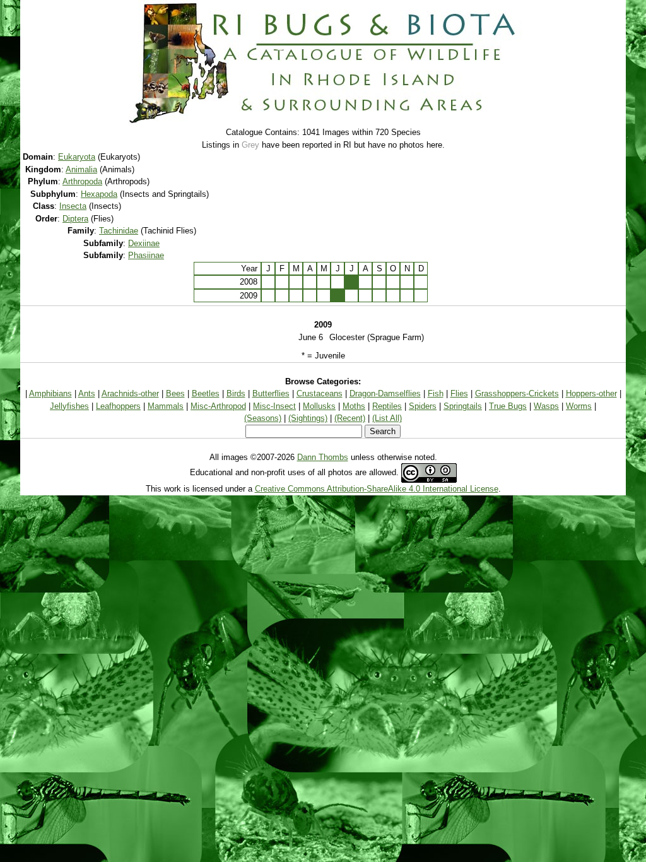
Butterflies (271, 393)
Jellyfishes (69, 406)
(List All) (387, 418)
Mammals (166, 406)
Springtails (462, 406)
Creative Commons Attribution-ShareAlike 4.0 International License (376, 488)
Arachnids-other (130, 393)
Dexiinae (144, 243)
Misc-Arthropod (218, 406)
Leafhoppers (118, 406)
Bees (175, 393)
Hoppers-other (591, 393)
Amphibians (50, 393)
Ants (86, 393)
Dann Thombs (322, 457)
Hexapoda (99, 194)
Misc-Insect (274, 406)
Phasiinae (146, 255)
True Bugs (508, 406)
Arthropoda (82, 181)
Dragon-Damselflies (385, 393)
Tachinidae (118, 230)
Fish (435, 393)
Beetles (206, 393)
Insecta (72, 206)
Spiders (423, 406)
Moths (354, 406)
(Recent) (349, 418)
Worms (579, 406)
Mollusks (319, 406)
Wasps (546, 406)
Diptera (75, 218)
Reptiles (387, 406)
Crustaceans (320, 393)
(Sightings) (307, 418)
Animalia (81, 169)
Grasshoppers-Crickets (517, 393)
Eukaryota (76, 157)
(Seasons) (262, 418)
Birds (235, 393)
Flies (459, 393)
